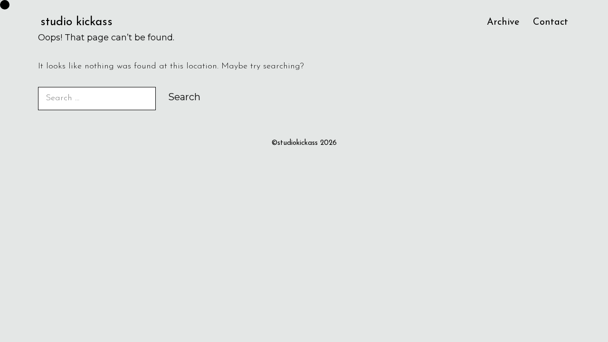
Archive (503, 22)
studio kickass (76, 22)
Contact (550, 22)
